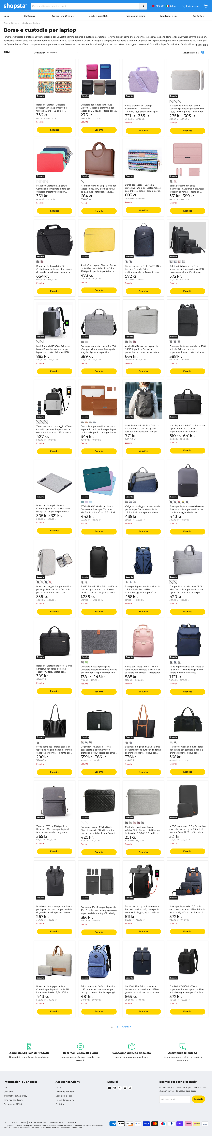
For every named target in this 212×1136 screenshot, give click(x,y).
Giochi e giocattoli (98, 16)
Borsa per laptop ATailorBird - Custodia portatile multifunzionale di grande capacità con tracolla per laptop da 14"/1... (54, 271)
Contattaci (198, 16)
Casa (6, 16)
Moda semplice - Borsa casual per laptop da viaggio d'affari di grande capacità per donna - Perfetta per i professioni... (54, 751)
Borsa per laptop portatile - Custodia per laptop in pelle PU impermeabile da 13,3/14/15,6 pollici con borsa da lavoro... (52, 991)
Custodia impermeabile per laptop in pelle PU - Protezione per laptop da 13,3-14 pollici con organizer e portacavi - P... (99, 431)
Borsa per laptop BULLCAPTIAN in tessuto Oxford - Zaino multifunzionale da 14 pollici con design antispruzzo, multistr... (143, 271)
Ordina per (39, 53)
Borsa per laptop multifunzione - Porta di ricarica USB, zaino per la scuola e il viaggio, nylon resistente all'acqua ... (143, 911)
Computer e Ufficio (62, 16)
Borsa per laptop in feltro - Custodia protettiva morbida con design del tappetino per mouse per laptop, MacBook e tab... (53, 510)
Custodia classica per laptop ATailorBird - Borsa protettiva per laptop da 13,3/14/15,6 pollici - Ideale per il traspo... (142, 832)
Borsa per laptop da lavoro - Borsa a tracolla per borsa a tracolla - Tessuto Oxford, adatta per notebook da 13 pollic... (54, 670)
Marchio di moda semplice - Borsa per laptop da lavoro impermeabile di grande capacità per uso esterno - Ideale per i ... (54, 911)
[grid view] (202, 53)
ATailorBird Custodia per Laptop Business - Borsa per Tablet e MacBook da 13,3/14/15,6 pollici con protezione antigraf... (98, 511)
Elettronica (30, 16)
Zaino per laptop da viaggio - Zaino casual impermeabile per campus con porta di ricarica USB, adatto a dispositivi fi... (54, 431)
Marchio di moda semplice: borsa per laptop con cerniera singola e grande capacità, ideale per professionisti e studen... (186, 751)
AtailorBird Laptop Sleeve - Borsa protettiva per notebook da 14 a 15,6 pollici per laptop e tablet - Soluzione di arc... (98, 270)
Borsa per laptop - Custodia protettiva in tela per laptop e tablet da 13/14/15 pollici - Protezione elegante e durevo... (52, 109)
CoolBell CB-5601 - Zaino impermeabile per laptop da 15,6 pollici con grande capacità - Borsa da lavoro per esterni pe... (187, 991)
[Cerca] (143, 6)
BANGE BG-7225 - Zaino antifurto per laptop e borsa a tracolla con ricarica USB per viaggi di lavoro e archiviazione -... (99, 591)
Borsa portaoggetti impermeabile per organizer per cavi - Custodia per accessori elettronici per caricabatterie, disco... (53, 591)
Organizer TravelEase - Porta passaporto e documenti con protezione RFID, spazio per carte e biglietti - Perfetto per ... (99, 751)
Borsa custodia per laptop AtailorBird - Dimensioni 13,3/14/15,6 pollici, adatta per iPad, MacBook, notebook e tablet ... (142, 111)
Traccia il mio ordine (134, 16)
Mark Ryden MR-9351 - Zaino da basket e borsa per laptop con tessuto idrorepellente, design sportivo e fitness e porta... (142, 430)
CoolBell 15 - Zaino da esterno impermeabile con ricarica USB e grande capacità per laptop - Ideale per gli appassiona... (143, 991)
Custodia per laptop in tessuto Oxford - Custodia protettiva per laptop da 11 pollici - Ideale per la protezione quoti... (98, 109)
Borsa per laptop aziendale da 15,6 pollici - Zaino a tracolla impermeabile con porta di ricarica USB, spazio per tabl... (187, 351)
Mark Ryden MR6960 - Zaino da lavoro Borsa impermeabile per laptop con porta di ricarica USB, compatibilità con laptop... (53, 351)
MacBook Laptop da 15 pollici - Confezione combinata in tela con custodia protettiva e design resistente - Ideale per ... (53, 190)
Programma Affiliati (13, 1104)
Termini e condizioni (13, 1100)
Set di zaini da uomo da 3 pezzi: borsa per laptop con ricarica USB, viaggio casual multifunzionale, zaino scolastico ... (186, 271)
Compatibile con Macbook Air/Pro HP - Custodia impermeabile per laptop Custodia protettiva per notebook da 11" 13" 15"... (186, 591)
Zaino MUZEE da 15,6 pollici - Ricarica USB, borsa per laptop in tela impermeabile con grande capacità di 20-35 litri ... (53, 831)
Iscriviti (198, 1099)
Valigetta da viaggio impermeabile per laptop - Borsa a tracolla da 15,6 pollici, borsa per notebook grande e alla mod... (142, 511)
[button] (164, 6)
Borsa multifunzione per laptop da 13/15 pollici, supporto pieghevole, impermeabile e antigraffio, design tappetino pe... (99, 912)
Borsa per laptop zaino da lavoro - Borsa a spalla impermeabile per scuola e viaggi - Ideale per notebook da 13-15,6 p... (186, 511)
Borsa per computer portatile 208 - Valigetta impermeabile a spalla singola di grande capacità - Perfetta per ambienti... (98, 351)
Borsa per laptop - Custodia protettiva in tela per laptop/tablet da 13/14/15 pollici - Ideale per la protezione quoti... (143, 189)
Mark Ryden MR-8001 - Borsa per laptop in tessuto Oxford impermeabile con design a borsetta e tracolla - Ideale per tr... (187, 430)
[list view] (206, 53)
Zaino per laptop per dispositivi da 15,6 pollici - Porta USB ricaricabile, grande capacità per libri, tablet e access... (142, 591)
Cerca (58, 1087)
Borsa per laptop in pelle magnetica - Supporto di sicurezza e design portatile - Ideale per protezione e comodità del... (186, 190)
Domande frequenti (65, 1091)
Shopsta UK (66, 1127)
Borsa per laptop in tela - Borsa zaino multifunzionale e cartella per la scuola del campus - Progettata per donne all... (143, 671)
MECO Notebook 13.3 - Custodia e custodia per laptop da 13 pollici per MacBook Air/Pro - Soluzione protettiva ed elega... (187, 831)
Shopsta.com (77, 1127)
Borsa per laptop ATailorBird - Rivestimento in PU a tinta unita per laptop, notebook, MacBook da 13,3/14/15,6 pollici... (98, 832)
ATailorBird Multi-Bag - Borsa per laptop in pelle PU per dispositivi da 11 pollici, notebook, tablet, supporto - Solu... (98, 190)
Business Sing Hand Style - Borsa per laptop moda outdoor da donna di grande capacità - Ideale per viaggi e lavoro (143, 751)
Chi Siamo (8, 1091)
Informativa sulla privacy (15, 1095)
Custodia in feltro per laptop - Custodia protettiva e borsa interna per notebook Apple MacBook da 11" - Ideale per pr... (99, 671)
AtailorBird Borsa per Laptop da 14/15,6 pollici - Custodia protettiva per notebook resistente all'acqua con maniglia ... (143, 351)
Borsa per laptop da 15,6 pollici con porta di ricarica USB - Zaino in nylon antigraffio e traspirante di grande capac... (187, 911)
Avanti (125, 1026)
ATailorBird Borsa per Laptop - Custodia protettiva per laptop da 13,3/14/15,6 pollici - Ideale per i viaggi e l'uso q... (186, 110)
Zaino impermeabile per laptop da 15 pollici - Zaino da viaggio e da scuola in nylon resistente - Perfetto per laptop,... (186, 671)
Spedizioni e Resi (169, 16)
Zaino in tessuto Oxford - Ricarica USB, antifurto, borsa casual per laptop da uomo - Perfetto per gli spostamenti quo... (98, 991)
